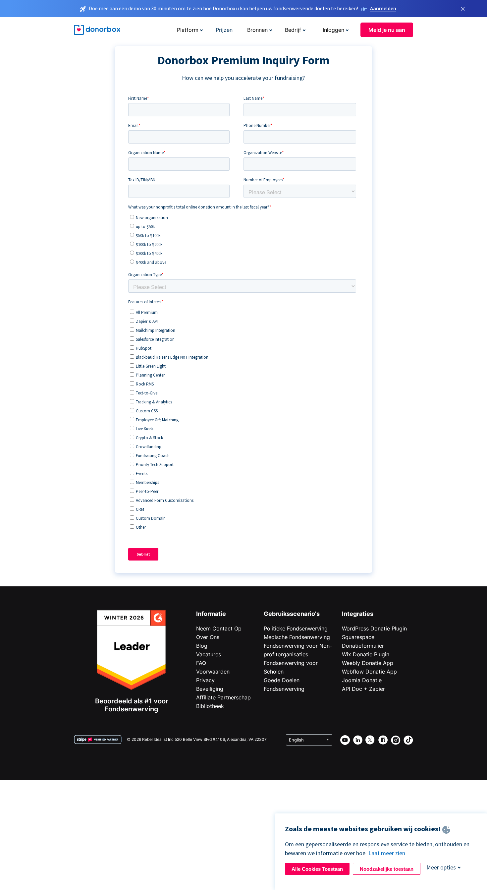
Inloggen (333, 30)
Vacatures (208, 654)
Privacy (205, 680)
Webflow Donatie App (369, 671)
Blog (201, 645)
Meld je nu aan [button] (386, 30)
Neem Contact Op (219, 628)
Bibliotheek (210, 706)
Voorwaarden (213, 671)
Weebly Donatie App (367, 663)
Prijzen (224, 30)
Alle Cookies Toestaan (317, 869)
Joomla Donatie (362, 680)
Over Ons (207, 637)
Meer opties (441, 867)
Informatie (211, 613)
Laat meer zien (386, 853)
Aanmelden (383, 8)
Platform (187, 30)
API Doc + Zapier (363, 688)
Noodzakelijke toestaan (386, 869)
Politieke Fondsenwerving (296, 628)
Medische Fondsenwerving (297, 637)
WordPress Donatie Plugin (374, 628)
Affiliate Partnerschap (223, 697)
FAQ (201, 663)
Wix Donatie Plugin (365, 654)
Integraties (357, 613)
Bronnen (257, 30)
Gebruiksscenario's (292, 613)
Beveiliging (209, 688)
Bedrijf (293, 30)
